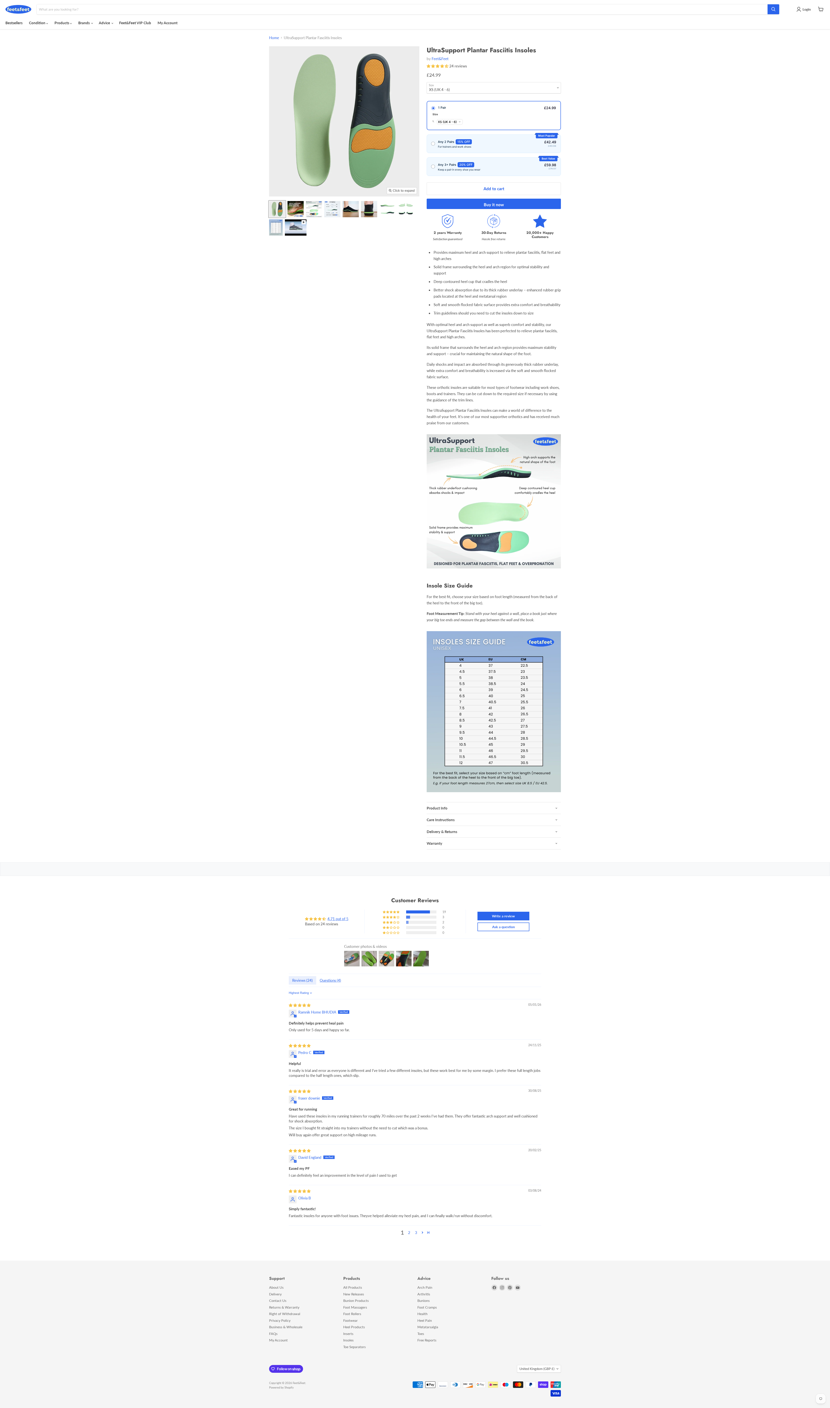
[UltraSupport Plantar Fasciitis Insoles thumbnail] (277, 209)
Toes (420, 1333)
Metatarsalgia (427, 1327)
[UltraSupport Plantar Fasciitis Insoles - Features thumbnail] (313, 209)
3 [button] (416, 1232)
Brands (84, 23)
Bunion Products (356, 1300)
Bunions (423, 1300)
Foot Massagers (355, 1307)
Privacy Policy (279, 1320)
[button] (438, 66)
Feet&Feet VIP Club (135, 23)
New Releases (353, 1294)
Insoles (348, 1340)
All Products (352, 1287)
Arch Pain (424, 1287)
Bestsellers (13, 23)
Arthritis (423, 1294)
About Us (276, 1287)
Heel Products (354, 1327)
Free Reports (426, 1340)
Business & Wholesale (285, 1327)
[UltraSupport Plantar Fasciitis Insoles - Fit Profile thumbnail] (332, 209)
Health (422, 1314)
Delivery (275, 1294)
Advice (105, 23)
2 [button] (409, 1232)
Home (274, 38)
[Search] (773, 9)
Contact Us (277, 1300)
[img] (300, 1005)
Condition (37, 23)
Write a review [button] (503, 916)
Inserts (348, 1333)
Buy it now (494, 204)
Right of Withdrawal (284, 1314)
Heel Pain (424, 1320)
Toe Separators (354, 1347)
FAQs (273, 1333)
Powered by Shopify (281, 1387)
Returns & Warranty (284, 1307)
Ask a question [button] (503, 927)
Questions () (330, 980)
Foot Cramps (427, 1307)
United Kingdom (536, 1369)
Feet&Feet (440, 58)
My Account (167, 23)
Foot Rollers (352, 1314)
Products (62, 23)
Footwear (350, 1320)
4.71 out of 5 (337, 918)
